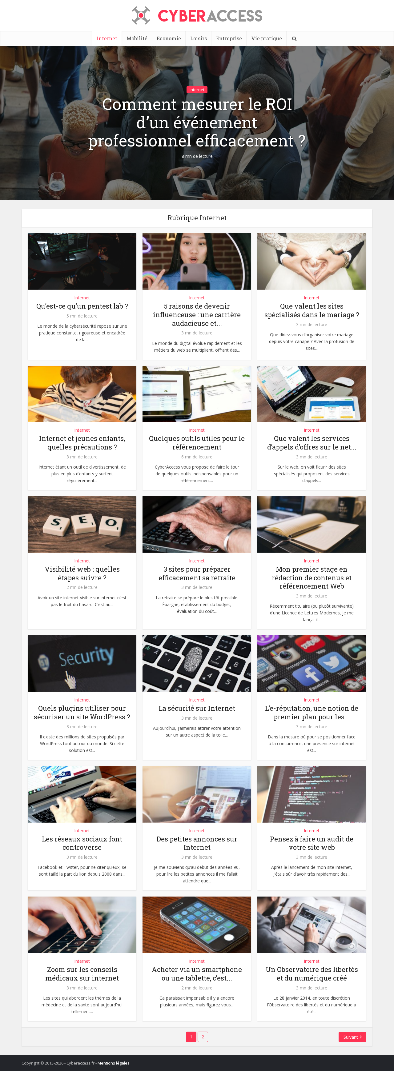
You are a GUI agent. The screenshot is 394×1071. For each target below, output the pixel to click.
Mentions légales (114, 1063)
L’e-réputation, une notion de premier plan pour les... (311, 712)
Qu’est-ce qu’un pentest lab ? (82, 306)
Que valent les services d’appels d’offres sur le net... (311, 442)
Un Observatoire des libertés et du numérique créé (312, 973)
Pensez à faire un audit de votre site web (311, 843)
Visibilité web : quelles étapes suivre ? (82, 573)
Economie (169, 38)
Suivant (351, 1037)
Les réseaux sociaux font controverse (82, 843)
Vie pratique (266, 38)
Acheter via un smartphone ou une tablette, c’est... (197, 973)
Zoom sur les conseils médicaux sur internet (82, 973)
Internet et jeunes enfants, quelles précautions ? (82, 442)
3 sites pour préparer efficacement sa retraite (197, 573)
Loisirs (198, 38)
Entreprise (229, 38)
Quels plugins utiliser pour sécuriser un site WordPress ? (82, 712)
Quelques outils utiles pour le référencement (197, 442)
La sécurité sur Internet (197, 708)
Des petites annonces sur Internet (197, 843)
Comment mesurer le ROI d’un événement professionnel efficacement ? (197, 122)
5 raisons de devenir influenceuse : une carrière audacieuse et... (197, 315)
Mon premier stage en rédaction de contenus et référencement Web (312, 578)
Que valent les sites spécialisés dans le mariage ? (311, 310)
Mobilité (137, 38)
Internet (107, 38)
